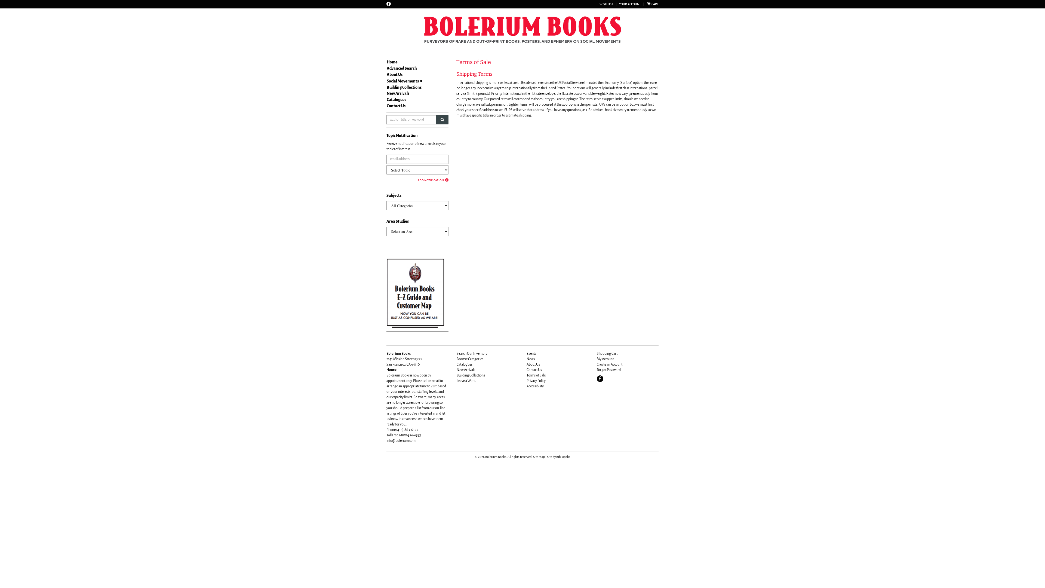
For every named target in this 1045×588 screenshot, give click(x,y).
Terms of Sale (536, 375)
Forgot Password (609, 370)
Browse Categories (470, 359)
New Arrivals (398, 93)
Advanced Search (402, 68)
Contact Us (396, 106)
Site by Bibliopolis (558, 457)
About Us (394, 74)
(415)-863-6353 (407, 430)
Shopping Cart (607, 354)
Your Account (630, 4)
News (531, 359)
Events (531, 354)
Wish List (606, 4)
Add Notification (430, 180)
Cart (655, 4)
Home (392, 62)
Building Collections (404, 87)
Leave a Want (466, 381)
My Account (605, 359)
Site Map (539, 457)
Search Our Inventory (472, 354)
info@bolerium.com (401, 441)
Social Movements (403, 81)
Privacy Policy (536, 381)
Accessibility (535, 386)
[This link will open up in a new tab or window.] (415, 293)
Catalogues (396, 99)
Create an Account (609, 364)
